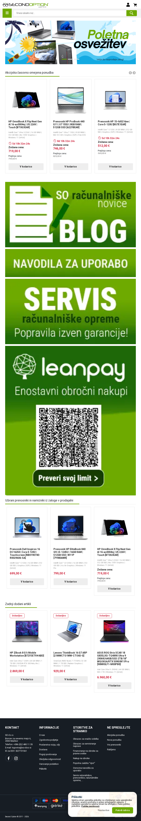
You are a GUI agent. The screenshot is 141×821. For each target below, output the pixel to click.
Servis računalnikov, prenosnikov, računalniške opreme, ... (85, 778)
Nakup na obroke (81, 758)
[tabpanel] (70, 42)
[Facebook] (8, 758)
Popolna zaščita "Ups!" (84, 763)
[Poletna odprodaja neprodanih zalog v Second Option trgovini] (70, 42)
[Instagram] (16, 758)
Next (128, 42)
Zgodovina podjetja (48, 740)
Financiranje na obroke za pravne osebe (85, 752)
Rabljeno (111, 749)
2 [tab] (69, 60)
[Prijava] (128, 4)
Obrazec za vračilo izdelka (86, 739)
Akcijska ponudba (115, 735)
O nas (42, 735)
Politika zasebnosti (90, 806)
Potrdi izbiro (123, 810)
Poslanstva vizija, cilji (49, 745)
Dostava (43, 749)
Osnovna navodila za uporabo (83, 769)
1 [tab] (63, 60)
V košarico (26, 166)
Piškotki (43, 769)
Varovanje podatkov (49, 764)
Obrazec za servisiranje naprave (84, 745)
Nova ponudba (114, 740)
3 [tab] (76, 60)
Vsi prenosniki (114, 745)
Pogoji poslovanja (48, 754)
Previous (10, 42)
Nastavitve (104, 810)
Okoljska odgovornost (50, 759)
